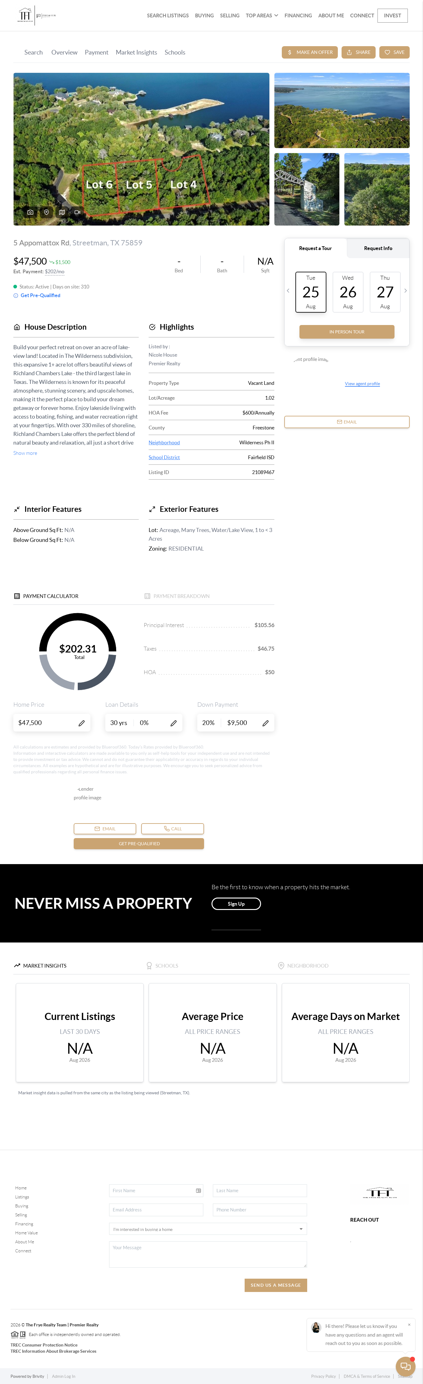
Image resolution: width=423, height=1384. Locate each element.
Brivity (38, 1376)
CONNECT (362, 15)
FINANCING (298, 15)
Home (21, 1187)
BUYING (204, 15)
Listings (22, 1196)
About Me (24, 1241)
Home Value (26, 1232)
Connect (23, 1250)
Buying (21, 1205)
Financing (24, 1223)
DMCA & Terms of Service (367, 1376)
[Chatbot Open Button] (406, 1367)
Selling (21, 1214)
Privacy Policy (323, 1376)
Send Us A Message (276, 1285)
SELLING (230, 15)
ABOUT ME (331, 15)
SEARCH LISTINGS (168, 15)
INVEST (392, 15)
